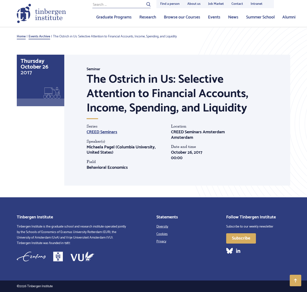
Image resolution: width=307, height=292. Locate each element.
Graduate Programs (114, 17)
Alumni (288, 17)
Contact (237, 4)
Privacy (161, 241)
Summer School (260, 17)
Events (214, 17)
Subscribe (241, 238)
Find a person (170, 4)
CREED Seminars (102, 132)
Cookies (162, 234)
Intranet (256, 4)
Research (147, 17)
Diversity (162, 226)
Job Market (216, 4)
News (233, 17)
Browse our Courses (182, 17)
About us (194, 4)
